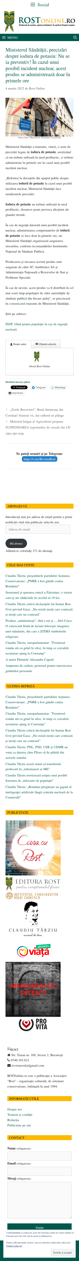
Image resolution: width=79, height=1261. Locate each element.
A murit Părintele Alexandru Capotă (30, 659)
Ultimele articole (47, 344)
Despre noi (14, 1109)
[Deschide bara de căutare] (75, 37)
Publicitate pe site (19, 1125)
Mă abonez (16, 543)
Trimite (39, 1227)
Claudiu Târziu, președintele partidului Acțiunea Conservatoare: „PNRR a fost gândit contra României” (38, 580)
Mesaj (19, 1178)
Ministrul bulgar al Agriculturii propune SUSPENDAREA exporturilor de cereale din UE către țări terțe (38, 427)
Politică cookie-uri (14, 1245)
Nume (19, 1148)
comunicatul (17, 303)
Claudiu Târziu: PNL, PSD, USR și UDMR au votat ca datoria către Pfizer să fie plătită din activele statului (37, 752)
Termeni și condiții (19, 1114)
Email (19, 1163)
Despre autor (19, 344)
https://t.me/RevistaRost (39, 459)
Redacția (13, 1120)
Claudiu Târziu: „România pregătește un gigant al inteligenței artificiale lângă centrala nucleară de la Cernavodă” (39, 792)
